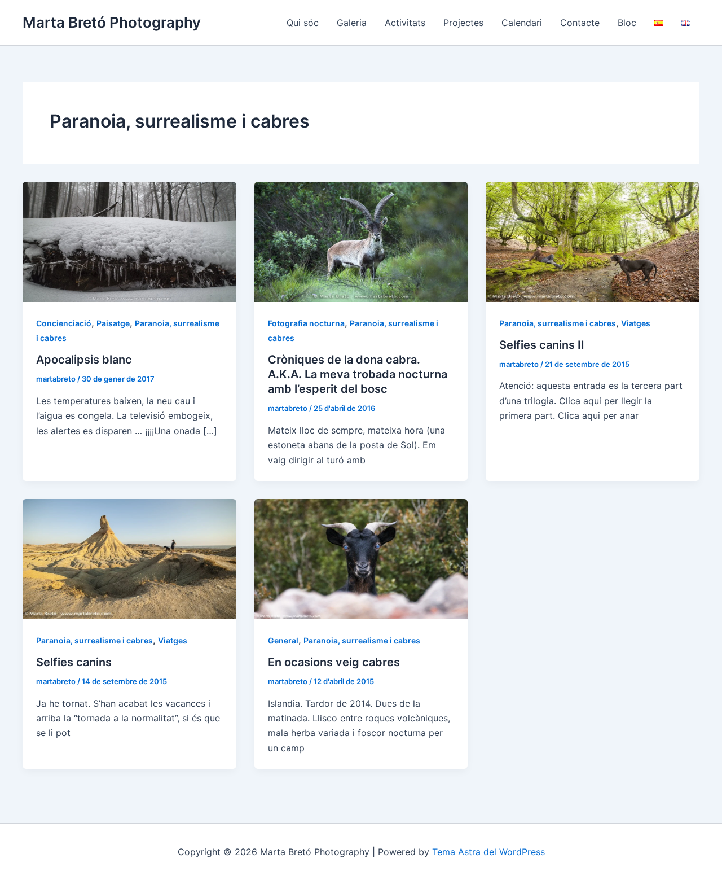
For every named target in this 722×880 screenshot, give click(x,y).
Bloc (627, 22)
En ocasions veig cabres (334, 662)
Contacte (580, 22)
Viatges (635, 323)
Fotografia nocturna (306, 323)
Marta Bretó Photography (112, 22)
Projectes (463, 22)
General (283, 640)
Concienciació (63, 323)
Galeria (352, 22)
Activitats (405, 22)
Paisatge (113, 323)
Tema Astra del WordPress (488, 851)
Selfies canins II (541, 345)
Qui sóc (303, 22)
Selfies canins (74, 662)
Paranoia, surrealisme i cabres (557, 323)
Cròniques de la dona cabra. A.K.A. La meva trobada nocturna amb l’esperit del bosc (357, 374)
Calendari (521, 22)
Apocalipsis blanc (84, 359)
